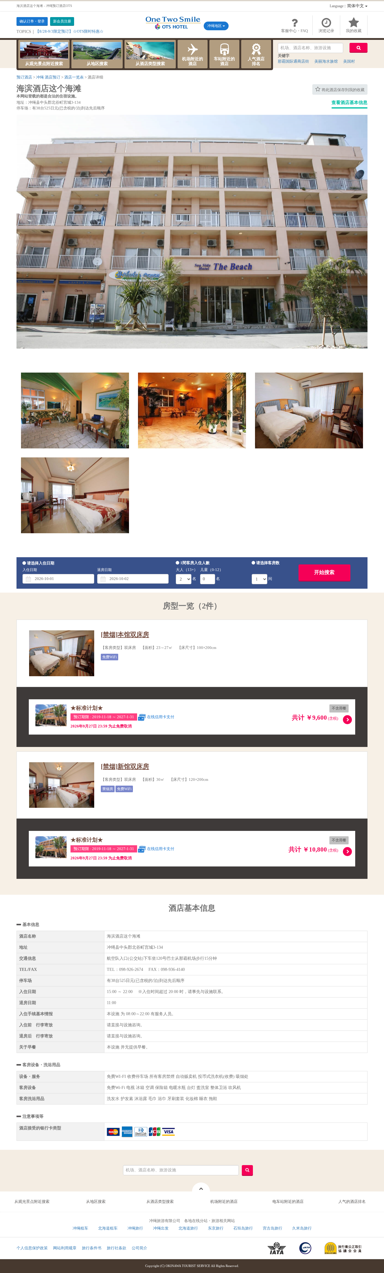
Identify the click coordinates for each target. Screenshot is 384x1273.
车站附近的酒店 (224, 61)
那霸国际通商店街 (293, 61)
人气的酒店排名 (352, 1201)
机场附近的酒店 (192, 61)
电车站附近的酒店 (288, 1201)
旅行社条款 (116, 1248)
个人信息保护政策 (32, 1248)
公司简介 (139, 1248)
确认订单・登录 (32, 21)
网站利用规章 (64, 1248)
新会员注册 (62, 21)
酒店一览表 (74, 77)
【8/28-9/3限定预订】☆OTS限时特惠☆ (69, 31)
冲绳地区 (215, 26)
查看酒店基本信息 (350, 102)
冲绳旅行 (135, 1228)
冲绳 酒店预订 (48, 77)
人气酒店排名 (256, 61)
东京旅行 (216, 1228)
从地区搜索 (97, 63)
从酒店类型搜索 (150, 63)
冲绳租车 (80, 1228)
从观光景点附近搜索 (44, 63)
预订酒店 (24, 77)
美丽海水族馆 (326, 61)
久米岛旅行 (302, 1228)
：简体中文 (347, 6)
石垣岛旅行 (243, 1228)
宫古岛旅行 (272, 1228)
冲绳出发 (161, 1228)
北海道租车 (108, 1228)
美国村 (349, 61)
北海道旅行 (188, 1228)
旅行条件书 (91, 1248)
